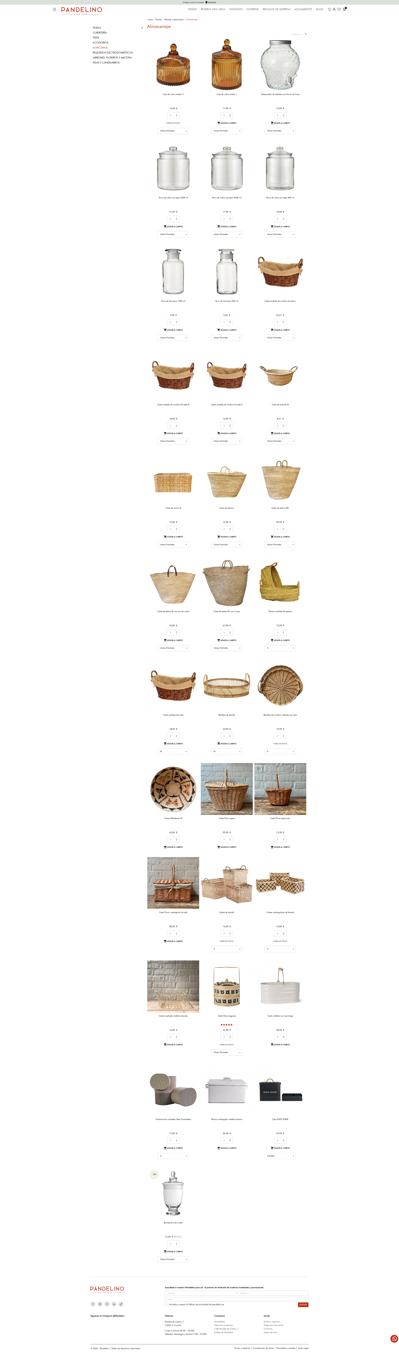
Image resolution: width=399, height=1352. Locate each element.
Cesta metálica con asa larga (280, 1016)
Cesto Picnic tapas (227, 818)
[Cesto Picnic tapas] (248, 773)
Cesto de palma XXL (280, 508)
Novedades (219, 1321)
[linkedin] (114, 1304)
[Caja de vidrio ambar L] (248, 49)
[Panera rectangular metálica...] (248, 1074)
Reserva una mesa (213, 9)
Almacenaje (100, 47)
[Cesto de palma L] (248, 463)
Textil (96, 37)
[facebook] (93, 1304)
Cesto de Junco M (173, 508)
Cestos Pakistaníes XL (173, 818)
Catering (252, 9)
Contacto (268, 1328)
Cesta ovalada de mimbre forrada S (227, 404)
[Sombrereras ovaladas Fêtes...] (195, 1074)
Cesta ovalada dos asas (173, 715)
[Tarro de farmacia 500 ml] (248, 256)
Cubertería (100, 32)
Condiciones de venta (263, 1348)
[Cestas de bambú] (248, 867)
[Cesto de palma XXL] (302, 463)
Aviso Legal (303, 1348)
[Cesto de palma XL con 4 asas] (248, 566)
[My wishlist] (339, 9)
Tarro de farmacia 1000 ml (173, 301)
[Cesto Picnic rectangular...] (195, 867)
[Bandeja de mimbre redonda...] (302, 670)
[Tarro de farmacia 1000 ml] (195, 256)
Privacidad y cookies (285, 1348)
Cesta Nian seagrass (227, 1016)
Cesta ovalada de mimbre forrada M (173, 404)
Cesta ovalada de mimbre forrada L (280, 301)
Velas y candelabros (106, 62)
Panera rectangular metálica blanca (226, 1119)
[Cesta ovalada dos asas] (195, 670)
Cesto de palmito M (280, 404)
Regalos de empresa (277, 9)
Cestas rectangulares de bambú (280, 912)
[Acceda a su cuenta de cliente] (334, 9)
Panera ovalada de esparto (280, 611)
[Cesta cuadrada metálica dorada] (195, 971)
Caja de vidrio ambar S (173, 94)
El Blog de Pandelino (223, 1332)
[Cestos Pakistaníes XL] (195, 773)
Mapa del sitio (270, 1332)
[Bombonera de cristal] (195, 1178)
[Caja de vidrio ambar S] (195, 49)
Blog (319, 9)
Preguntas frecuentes (274, 1325)
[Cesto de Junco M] (195, 463)
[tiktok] (121, 1304)
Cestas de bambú (226, 912)
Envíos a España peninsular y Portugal (199, 2)
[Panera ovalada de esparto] (302, 566)
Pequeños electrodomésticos (113, 52)
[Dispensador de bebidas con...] (302, 49)
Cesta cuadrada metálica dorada (173, 1016)
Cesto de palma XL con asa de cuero (173, 611)
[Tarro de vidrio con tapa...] (195, 153)
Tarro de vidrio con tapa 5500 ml (173, 197)
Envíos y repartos (272, 1321)
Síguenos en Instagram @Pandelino (107, 1315)
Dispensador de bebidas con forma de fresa (280, 94)
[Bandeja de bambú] (248, 670)
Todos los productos (223, 1325)
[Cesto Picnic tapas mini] (302, 773)
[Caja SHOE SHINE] (302, 1074)
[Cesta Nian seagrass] (248, 971)
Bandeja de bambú (227, 715)
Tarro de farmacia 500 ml (226, 301)
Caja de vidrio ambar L (227, 94)
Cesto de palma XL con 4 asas (227, 611)
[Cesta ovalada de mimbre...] (302, 256)
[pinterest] (100, 1304)
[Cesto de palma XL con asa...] (195, 566)
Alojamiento (303, 9)
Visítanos (236, 9)
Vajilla (97, 27)
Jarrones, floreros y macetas (112, 57)
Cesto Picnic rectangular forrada (173, 912)
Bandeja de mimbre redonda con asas (280, 715)
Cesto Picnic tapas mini (280, 818)
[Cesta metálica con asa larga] (302, 971)
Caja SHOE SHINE (280, 1119)
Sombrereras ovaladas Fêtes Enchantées (173, 1119)
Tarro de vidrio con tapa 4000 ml (226, 197)
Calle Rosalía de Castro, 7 (226, 1328)
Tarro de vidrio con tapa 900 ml (280, 197)
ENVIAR (303, 1304)
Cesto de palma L (226, 508)
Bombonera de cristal (173, 1222)
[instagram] (107, 1304)
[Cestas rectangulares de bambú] (302, 867)
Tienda (192, 9)
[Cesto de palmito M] (302, 359)
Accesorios (100, 42)
